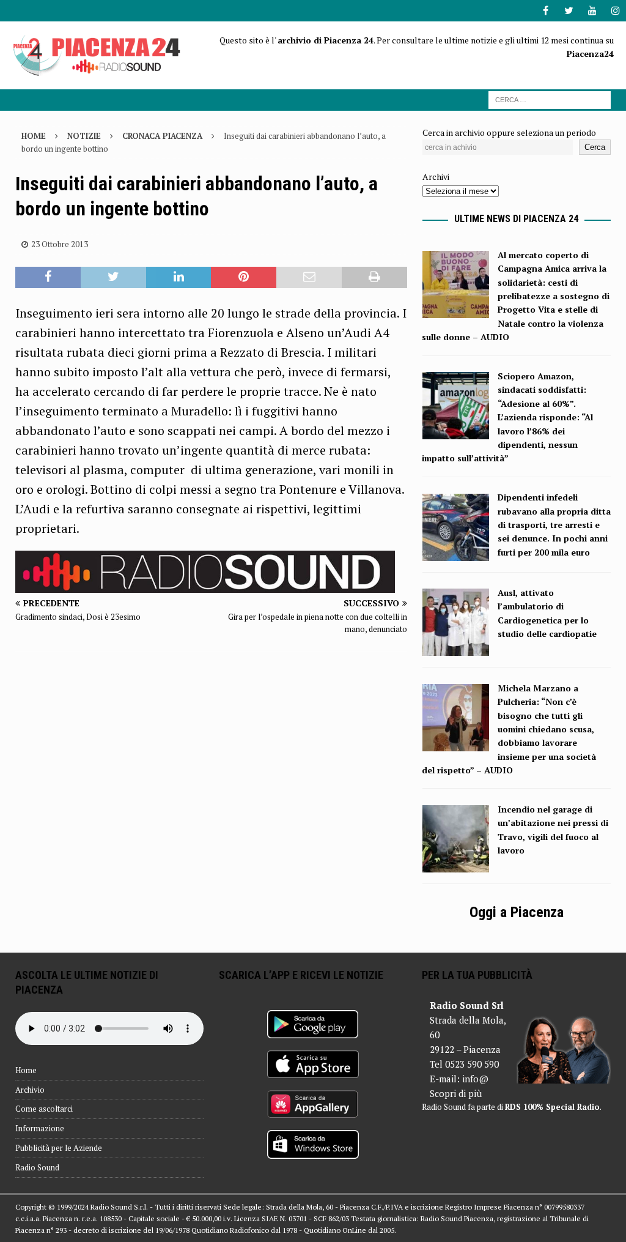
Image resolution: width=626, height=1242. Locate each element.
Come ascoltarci (44, 1108)
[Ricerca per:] (549, 99)
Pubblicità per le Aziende (58, 1147)
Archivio (30, 1089)
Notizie (84, 135)
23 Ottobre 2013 (59, 244)
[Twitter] (569, 10)
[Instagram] (615, 10)
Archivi (435, 176)
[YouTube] (592, 10)
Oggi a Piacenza (517, 912)
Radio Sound (37, 1167)
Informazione (39, 1128)
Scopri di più (456, 1093)
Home (26, 1070)
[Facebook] (545, 10)
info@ (475, 1079)
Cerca (594, 147)
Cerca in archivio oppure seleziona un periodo (509, 132)
